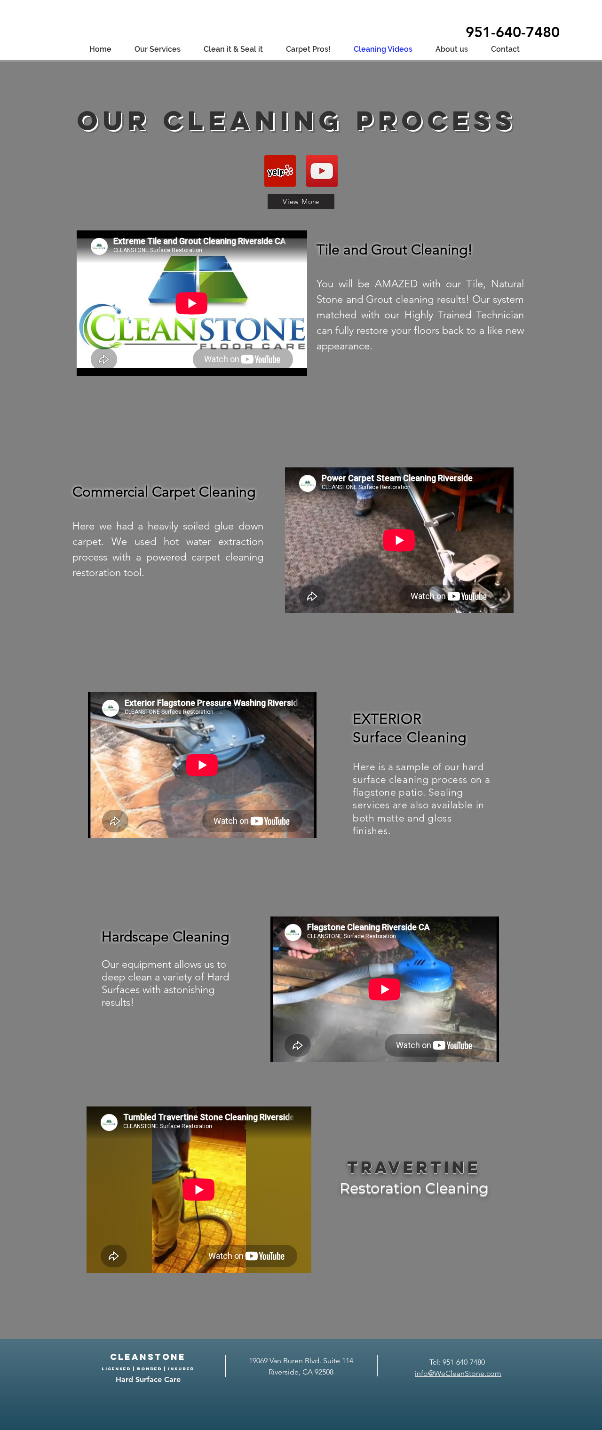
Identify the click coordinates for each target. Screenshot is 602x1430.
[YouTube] (322, 171)
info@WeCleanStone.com (458, 1373)
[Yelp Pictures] (280, 171)
